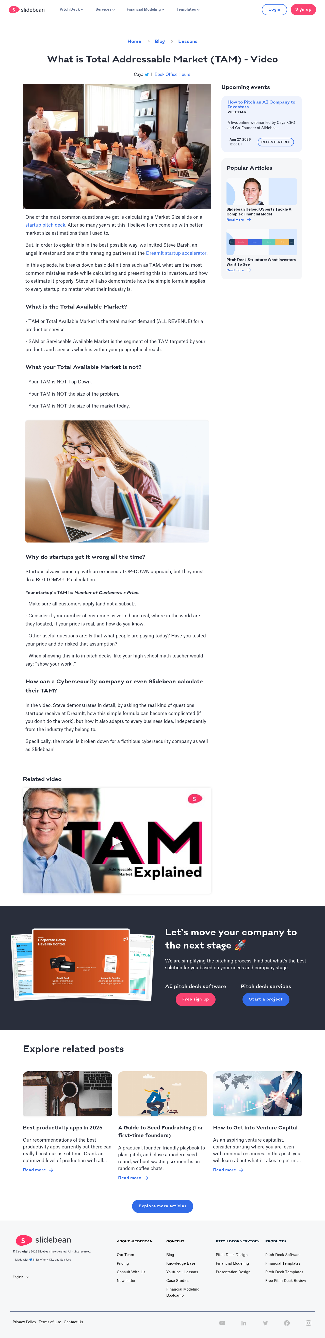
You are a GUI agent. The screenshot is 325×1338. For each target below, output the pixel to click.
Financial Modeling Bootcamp (183, 1292)
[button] (71, 9)
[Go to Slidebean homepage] (27, 9)
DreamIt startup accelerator (176, 253)
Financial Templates (282, 1263)
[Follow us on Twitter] (265, 1326)
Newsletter (126, 1281)
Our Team (125, 1255)
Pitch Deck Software (283, 1255)
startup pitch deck (45, 225)
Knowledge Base (180, 1263)
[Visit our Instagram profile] (308, 1326)
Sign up (303, 9)
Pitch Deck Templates (284, 1272)
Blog (160, 41)
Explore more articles (163, 1206)
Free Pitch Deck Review (285, 1281)
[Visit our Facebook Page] (287, 1326)
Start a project (266, 999)
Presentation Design (233, 1272)
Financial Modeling (232, 1263)
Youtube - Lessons (182, 1272)
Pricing (123, 1263)
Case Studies (177, 1281)
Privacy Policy (24, 1322)
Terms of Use (50, 1322)
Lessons (188, 41)
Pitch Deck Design (232, 1255)
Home (134, 41)
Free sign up (195, 999)
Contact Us (73, 1322)
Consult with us (131, 1272)
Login (274, 9)
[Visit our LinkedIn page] (244, 1326)
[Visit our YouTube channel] (222, 1326)
